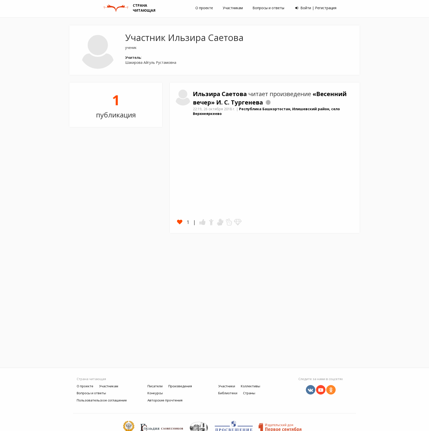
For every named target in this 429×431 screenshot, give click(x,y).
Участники (226, 386)
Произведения (180, 386)
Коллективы (250, 386)
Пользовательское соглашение (102, 400)
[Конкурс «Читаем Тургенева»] (268, 102)
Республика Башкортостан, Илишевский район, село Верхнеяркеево (266, 111)
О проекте (204, 7)
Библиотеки (227, 393)
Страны (249, 393)
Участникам (233, 7)
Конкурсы (155, 393)
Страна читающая (91, 379)
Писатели (155, 386)
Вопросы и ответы (268, 7)
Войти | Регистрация (317, 7)
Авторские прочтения (164, 400)
